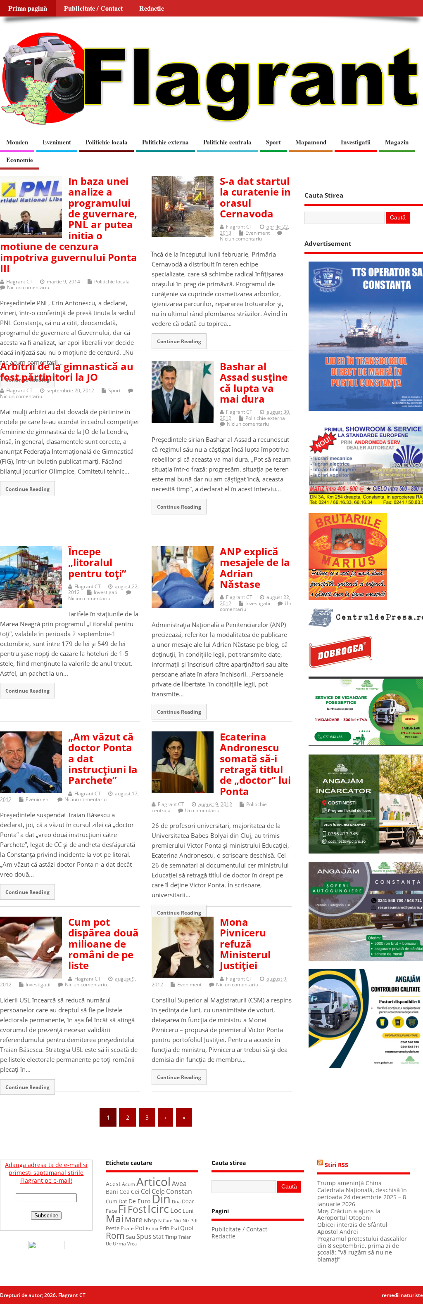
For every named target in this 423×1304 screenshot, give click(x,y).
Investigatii (356, 141)
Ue (109, 1243)
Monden (17, 141)
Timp (171, 1236)
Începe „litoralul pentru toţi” (97, 562)
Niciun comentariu (28, 287)
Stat (158, 1236)
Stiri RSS (336, 1165)
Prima (152, 1228)
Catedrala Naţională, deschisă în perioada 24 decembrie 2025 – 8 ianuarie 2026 (362, 1197)
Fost (137, 1209)
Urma (119, 1243)
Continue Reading (179, 341)
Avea (179, 1183)
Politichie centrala (227, 141)
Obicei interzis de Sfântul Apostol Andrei (352, 1228)
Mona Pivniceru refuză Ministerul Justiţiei (245, 943)
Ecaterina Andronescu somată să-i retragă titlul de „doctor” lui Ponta (255, 764)
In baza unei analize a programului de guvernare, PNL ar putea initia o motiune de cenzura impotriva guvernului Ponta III (68, 224)
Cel (145, 1191)
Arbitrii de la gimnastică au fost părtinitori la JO (66, 371)
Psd (175, 1228)
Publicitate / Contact (93, 8)
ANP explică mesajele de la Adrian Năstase (255, 568)
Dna (176, 1202)
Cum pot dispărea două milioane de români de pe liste (103, 943)
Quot (187, 1228)
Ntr (186, 1220)
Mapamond (310, 141)
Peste (112, 1228)
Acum (128, 1184)
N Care (165, 1220)
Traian (185, 1237)
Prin (164, 1228)
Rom (115, 1235)
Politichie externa (165, 141)
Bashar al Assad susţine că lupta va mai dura (254, 382)
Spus (144, 1236)
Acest (113, 1184)
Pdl (193, 1220)
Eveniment (57, 141)
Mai (115, 1218)
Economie (19, 159)
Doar (188, 1201)
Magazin (397, 141)
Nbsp (150, 1220)
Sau (130, 1236)
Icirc (158, 1208)
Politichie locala (107, 141)
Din (161, 1199)
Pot (140, 1228)
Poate (127, 1228)
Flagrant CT (19, 281)
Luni (188, 1210)
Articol (153, 1181)
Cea (124, 1192)
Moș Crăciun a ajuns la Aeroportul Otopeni (348, 1214)
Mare (134, 1219)
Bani (112, 1192)
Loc (175, 1210)
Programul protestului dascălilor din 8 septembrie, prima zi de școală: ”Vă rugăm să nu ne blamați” (362, 1249)
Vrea (132, 1243)
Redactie (151, 8)
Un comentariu (202, 810)
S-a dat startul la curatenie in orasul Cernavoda (255, 197)
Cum (111, 1201)
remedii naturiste (402, 1295)
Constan (179, 1191)
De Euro (139, 1201)
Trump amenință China (349, 1183)
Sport (273, 141)
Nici (177, 1220)
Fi (122, 1208)
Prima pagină (27, 8)
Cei (135, 1192)
